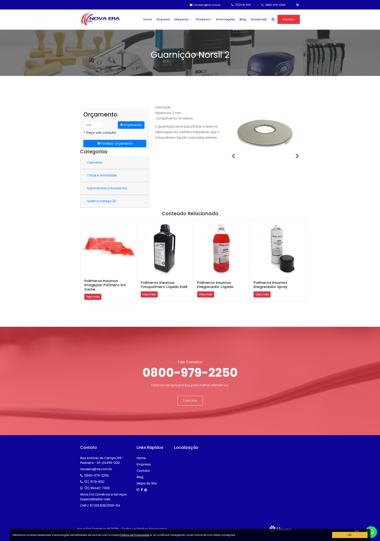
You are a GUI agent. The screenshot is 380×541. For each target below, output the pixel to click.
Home (147, 19)
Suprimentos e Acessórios (107, 188)
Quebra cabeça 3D (101, 201)
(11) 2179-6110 (94, 481)
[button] (233, 156)
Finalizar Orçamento (116, 143)
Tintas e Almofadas (102, 175)
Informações (225, 19)
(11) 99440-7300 (97, 488)
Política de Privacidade (134, 535)
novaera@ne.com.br (207, 5)
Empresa (163, 19)
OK (350, 535)
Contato (288, 19)
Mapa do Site (147, 483)
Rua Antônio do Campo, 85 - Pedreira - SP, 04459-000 (102, 460)
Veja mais (93, 297)
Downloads (259, 19)
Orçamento (132, 125)
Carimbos (94, 162)
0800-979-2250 (275, 5)
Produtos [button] (202, 19)
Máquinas (181, 19)
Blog (243, 19)
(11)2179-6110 (243, 5)
